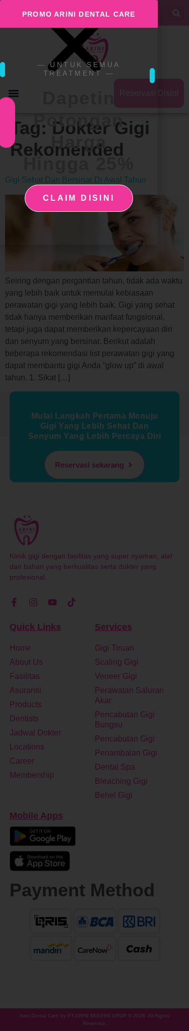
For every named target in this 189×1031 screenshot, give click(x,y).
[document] (94, 515)
